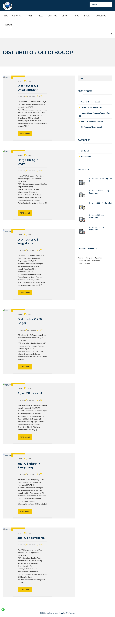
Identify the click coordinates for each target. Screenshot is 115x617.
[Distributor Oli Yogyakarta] (8, 264)
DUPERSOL (52, 16)
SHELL (40, 16)
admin (22, 97)
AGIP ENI (8, 25)
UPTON (65, 16)
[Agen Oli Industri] (8, 413)
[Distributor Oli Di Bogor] (8, 341)
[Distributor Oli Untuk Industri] (8, 108)
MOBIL (29, 16)
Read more (25, 133)
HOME (5, 16)
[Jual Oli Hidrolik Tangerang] (8, 485)
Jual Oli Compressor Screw (92, 121)
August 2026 (24, 81)
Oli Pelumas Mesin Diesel (91, 127)
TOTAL (76, 16)
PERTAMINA (16, 16)
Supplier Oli (31, 97)
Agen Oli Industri (30, 393)
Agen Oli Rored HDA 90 (90, 102)
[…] (28, 126)
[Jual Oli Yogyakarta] (8, 562)
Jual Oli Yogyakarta (31, 537)
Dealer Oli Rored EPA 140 (91, 107)
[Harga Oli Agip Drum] (8, 185)
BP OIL (87, 16)
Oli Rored (85, 151)
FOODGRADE (100, 16)
